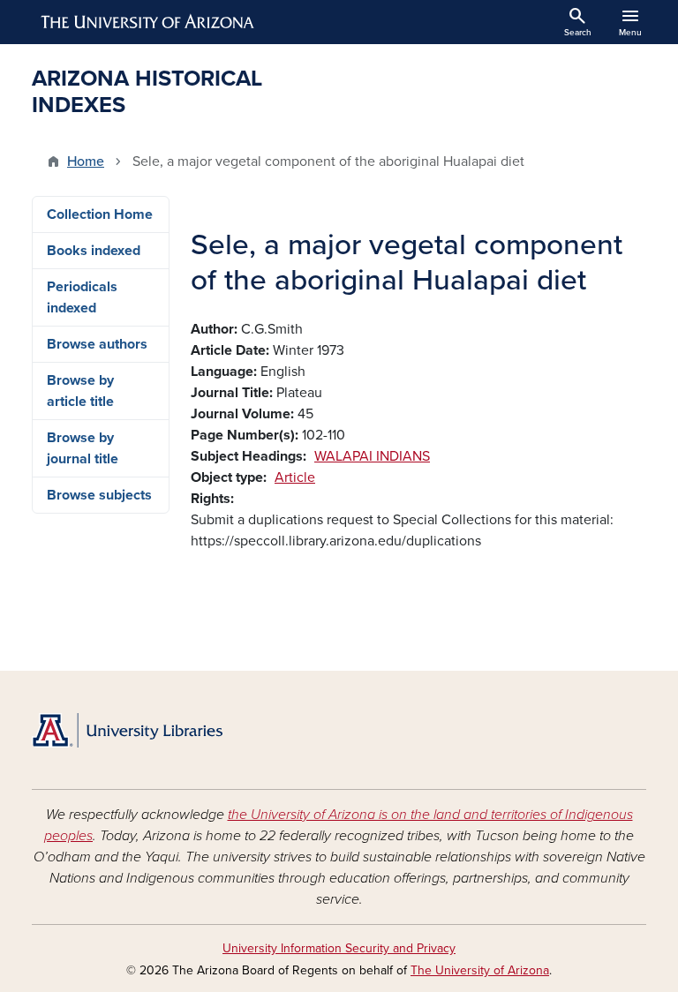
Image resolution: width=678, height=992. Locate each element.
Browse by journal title (82, 448)
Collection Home (100, 214)
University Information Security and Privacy (339, 948)
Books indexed (93, 250)
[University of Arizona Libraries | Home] (127, 730)
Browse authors (97, 344)
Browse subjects (99, 495)
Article (295, 477)
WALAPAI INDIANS (372, 456)
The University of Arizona (480, 970)
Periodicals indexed (82, 297)
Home (85, 161)
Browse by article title (80, 391)
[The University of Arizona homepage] (148, 22)
